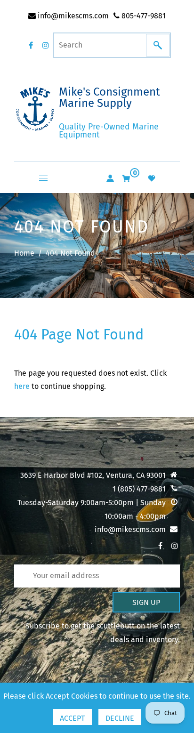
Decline (119, 718)
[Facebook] (31, 45)
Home (24, 253)
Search (33, 543)
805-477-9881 (143, 15)
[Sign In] (110, 178)
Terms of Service (50, 576)
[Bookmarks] (151, 178)
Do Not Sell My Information (67, 560)
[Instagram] (46, 45)
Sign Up (146, 602)
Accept (72, 718)
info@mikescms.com (72, 15)
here (22, 386)
